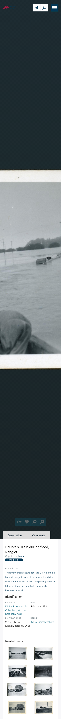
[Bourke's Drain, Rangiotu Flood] (44, 653)
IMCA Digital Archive (42, 621)
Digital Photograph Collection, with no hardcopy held (16, 609)
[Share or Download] (19, 522)
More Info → (14, 560)
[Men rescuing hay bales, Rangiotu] (17, 689)
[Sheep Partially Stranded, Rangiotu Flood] (44, 689)
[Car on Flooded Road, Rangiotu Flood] (17, 671)
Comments (38, 535)
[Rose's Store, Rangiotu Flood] (44, 671)
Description (15, 535)
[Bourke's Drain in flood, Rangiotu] (17, 653)
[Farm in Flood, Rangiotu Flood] (44, 707)
